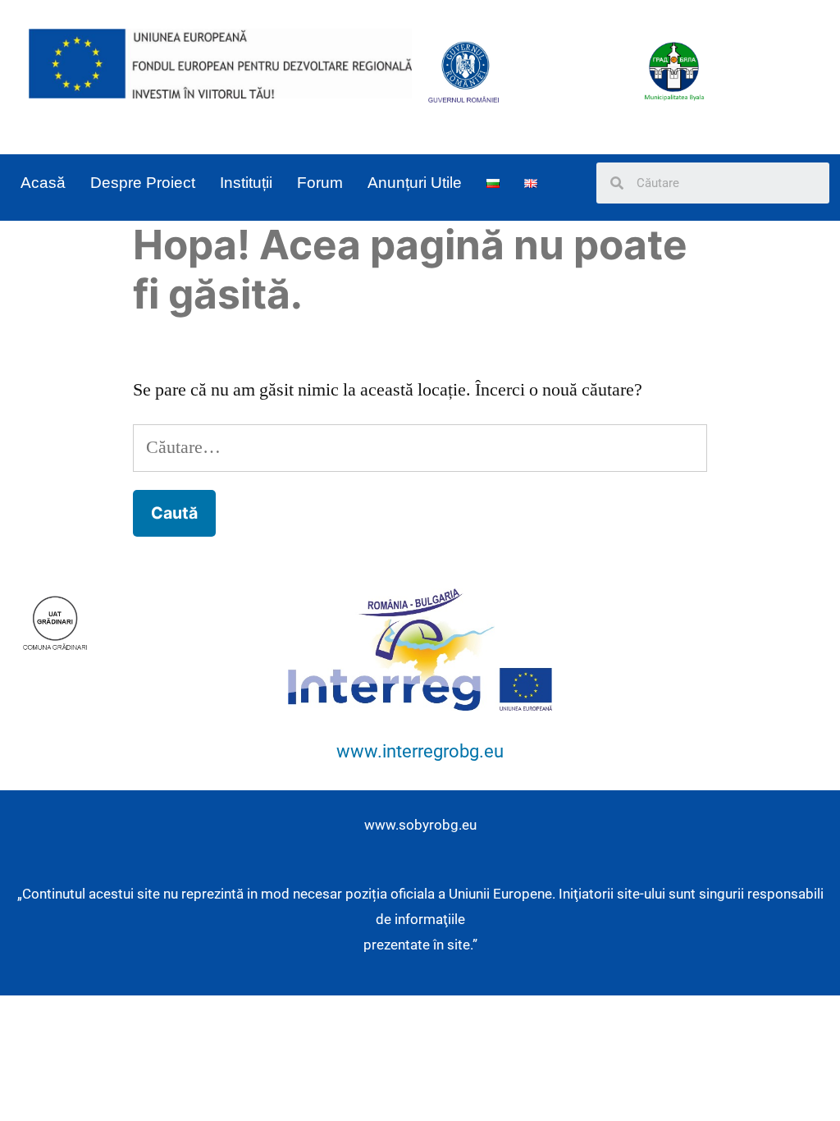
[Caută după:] (419, 447)
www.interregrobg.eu (420, 751)
